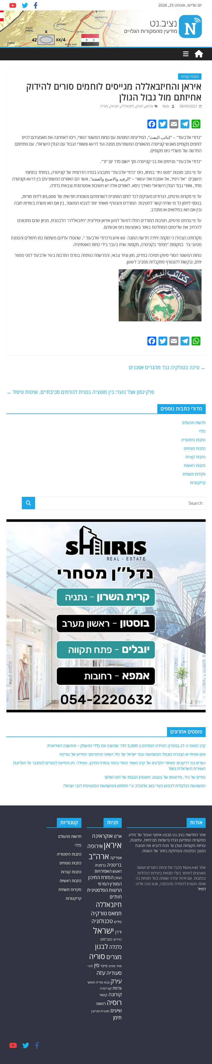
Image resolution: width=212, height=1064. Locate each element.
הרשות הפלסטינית (104, 890)
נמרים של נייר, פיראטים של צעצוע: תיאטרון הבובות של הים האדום (155, 777)
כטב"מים (106, 939)
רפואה (101, 1003)
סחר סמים (115, 966)
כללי (202, 431)
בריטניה (114, 865)
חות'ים (116, 896)
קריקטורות (198, 482)
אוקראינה (102, 836)
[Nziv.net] (199, 54)
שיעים (116, 1010)
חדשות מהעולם (194, 422)
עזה (100, 973)
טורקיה (99, 913)
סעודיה (114, 973)
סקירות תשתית (194, 474)
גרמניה (100, 865)
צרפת (117, 988)
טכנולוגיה (102, 921)
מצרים (114, 957)
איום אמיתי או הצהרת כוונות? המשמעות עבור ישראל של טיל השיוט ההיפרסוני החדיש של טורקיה (132, 754)
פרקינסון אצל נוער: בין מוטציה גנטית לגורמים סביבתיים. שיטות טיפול (80, 392)
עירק (116, 981)
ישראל (114, 106)
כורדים (117, 939)
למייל (202, 889)
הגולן (139, 106)
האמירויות (103, 871)
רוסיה (114, 1002)
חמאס (115, 913)
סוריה (104, 106)
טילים (118, 922)
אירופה (95, 846)
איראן (149, 106)
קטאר (103, 995)
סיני (90, 966)
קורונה (115, 994)
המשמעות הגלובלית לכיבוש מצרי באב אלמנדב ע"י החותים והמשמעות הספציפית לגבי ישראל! (134, 785)
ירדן (118, 932)
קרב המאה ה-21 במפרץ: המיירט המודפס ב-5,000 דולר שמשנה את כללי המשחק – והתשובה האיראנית (126, 745)
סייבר (104, 965)
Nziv (165, 106)
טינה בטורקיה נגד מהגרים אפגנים (167, 367)
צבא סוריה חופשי (98, 982)
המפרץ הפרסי (110, 884)
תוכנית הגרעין (100, 1011)
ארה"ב (99, 856)
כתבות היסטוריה (193, 439)
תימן (117, 1017)
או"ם (118, 836)
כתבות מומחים (195, 448)
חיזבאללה (127, 106)
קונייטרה (106, 988)
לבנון (101, 946)
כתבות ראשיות (195, 465)
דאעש (117, 871)
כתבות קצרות (190, 76)
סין (96, 965)
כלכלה (115, 946)
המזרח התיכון (100, 877)
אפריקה (116, 857)
